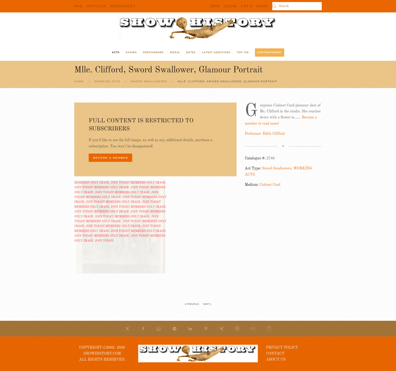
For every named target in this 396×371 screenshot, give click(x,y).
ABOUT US (276, 359)
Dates (191, 52)
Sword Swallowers (276, 168)
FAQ (78, 6)
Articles (96, 6)
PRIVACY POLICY (282, 348)
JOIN (215, 6)
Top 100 (243, 52)
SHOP (262, 6)
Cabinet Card (269, 185)
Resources (123, 6)
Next (206, 304)
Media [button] (175, 52)
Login (230, 6)
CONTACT (275, 353)
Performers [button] (153, 52)
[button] (268, 328)
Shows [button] (131, 52)
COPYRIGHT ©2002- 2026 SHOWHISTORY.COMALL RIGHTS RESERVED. (102, 354)
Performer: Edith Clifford (265, 134)
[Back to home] (198, 28)
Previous (193, 304)
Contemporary (269, 52)
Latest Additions (216, 52)
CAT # (246, 6)
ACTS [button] (116, 52)
